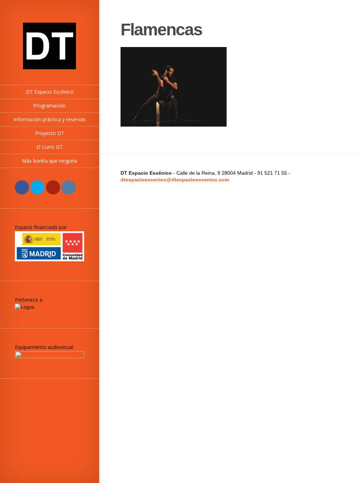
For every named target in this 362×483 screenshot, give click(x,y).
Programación (49, 105)
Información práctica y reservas (49, 119)
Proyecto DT (49, 133)
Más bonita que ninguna (49, 160)
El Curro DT (49, 147)
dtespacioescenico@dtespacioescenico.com (175, 179)
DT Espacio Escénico (50, 91)
